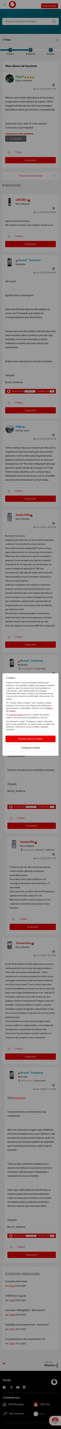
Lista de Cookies (16, 715)
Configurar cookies (30, 747)
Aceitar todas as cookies (30, 738)
